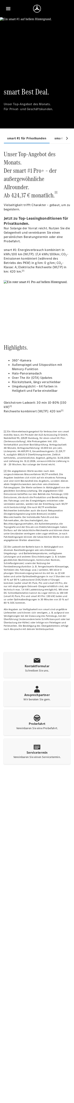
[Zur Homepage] (37, 8)
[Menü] (8, 8)
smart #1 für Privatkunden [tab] (26, 138)
